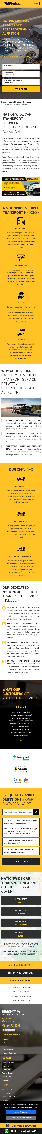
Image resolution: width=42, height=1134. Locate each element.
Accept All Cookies (21, 1112)
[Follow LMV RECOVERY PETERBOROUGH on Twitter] (8, 1020)
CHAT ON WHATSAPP (24, 1131)
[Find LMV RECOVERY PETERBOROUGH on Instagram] (16, 1020)
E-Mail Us (7, 1013)
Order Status (7, 1084)
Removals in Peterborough (21, 982)
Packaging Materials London (21, 991)
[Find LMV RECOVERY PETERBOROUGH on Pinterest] (12, 1020)
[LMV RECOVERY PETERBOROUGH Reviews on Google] (21, 775)
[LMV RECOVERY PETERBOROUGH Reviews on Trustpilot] (21, 752)
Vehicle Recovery (21, 975)
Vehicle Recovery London (21, 995)
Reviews (5, 1040)
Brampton (5, 1074)
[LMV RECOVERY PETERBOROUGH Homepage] (12, 4)
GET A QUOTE (21, 89)
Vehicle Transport (21, 959)
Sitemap (5, 1094)
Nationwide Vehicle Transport (19, 102)
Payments (6, 1087)
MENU (36, 4)
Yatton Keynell (7, 1067)
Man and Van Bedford (21, 986)
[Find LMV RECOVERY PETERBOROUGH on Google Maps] (19, 1020)
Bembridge (6, 1064)
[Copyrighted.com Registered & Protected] (8, 1024)
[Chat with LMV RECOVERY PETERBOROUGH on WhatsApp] (7, 1131)
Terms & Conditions (9, 1047)
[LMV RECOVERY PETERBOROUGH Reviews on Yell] (21, 763)
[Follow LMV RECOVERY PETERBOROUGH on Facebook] (3, 1020)
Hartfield (5, 1060)
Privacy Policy (32, 1107)
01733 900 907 (23, 967)
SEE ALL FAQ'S (21, 856)
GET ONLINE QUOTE (23, 1125)
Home (3, 102)
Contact (5, 1034)
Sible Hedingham (8, 1057)
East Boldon (6, 1071)
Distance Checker (8, 1091)
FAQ (3, 1037)
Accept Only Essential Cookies (21, 1118)
